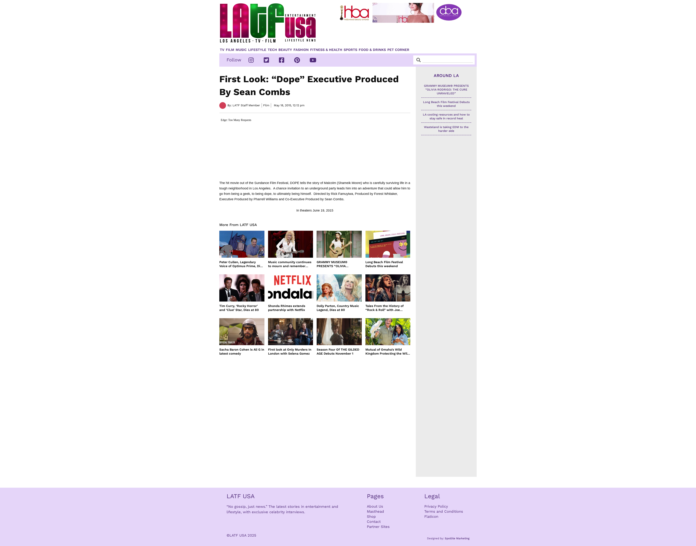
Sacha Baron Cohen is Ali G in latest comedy (241, 351)
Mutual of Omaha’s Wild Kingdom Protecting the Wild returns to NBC (387, 351)
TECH (272, 50)
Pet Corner (398, 50)
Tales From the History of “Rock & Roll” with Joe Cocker (384, 308)
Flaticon (431, 516)
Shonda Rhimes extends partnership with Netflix (286, 308)
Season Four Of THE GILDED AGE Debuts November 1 (338, 351)
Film (230, 50)
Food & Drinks (372, 50)
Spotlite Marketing (457, 538)
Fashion (301, 50)
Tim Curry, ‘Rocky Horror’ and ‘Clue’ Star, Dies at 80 (239, 308)
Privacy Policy (436, 506)
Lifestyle (257, 50)
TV (222, 50)
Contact (374, 521)
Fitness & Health (326, 50)
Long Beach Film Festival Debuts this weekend (384, 264)
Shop (371, 516)
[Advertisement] (403, 34)
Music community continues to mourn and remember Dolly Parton (289, 264)
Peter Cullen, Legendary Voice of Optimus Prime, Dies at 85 (241, 264)
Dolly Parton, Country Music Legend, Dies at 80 (338, 308)
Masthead (375, 511)
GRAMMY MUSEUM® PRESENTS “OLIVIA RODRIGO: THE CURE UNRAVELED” (333, 264)
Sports (350, 50)
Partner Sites (378, 526)
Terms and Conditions (443, 511)
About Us (375, 506)
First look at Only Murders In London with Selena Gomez (289, 351)
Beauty (285, 50)
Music (241, 50)
